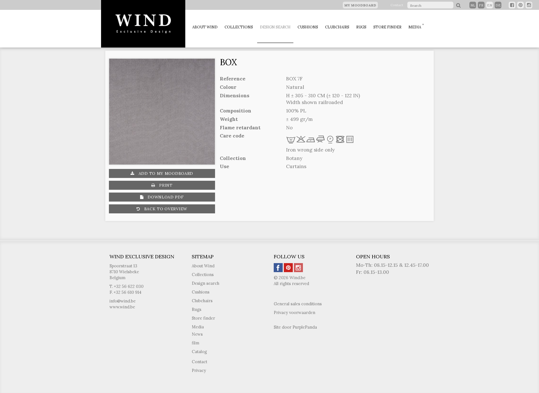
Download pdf (165, 197)
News (197, 334)
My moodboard (360, 5)
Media (414, 27)
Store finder (387, 27)
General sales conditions (298, 303)
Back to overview (165, 208)
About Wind (205, 27)
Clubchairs (337, 27)
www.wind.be (122, 307)
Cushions (308, 27)
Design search (275, 27)
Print (165, 185)
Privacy (199, 370)
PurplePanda (305, 327)
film (195, 342)
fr (481, 5)
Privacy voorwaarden (294, 312)
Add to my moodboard (165, 173)
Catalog (199, 351)
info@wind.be (122, 301)
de (498, 5)
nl (473, 5)
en (489, 5)
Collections (239, 27)
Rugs (361, 27)
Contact (396, 5)
